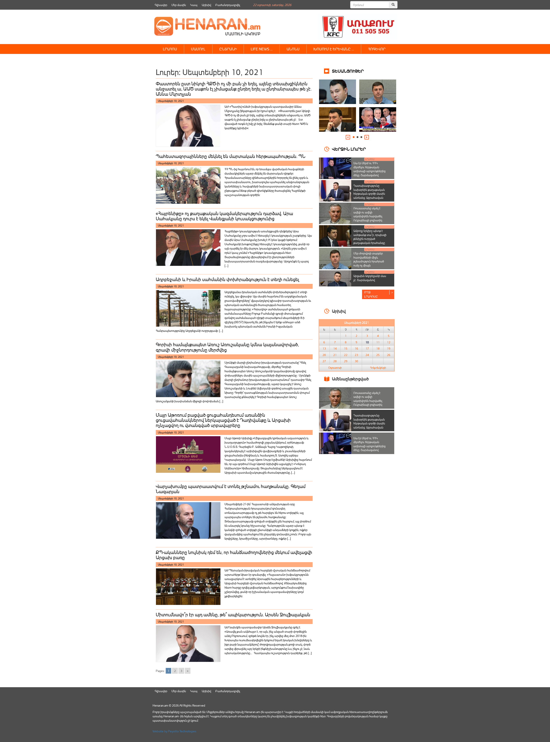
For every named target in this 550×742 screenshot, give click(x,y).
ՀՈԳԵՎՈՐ (376, 49)
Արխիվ (206, 5)
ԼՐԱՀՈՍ (170, 49)
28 (335, 361)
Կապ (193, 5)
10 (367, 342)
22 (345, 355)
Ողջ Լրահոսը (371, 294)
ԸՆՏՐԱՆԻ (228, 49)
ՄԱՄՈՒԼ (198, 49)
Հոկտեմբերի (378, 367)
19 (388, 348)
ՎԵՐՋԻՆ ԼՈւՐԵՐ (349, 148)
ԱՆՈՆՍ (293, 49)
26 (388, 355)
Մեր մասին (178, 5)
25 (378, 355)
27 (324, 361)
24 (367, 355)
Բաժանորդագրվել (227, 5)
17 (367, 348)
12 (388, 342)
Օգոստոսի (335, 367)
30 (356, 361)
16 (356, 348)
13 (324, 348)
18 (378, 348)
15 (345, 348)
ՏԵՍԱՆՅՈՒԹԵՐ (348, 70)
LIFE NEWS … (262, 49)
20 (324, 355)
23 (356, 355)
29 (345, 361)
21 (335, 355)
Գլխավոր (161, 5)
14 (335, 348)
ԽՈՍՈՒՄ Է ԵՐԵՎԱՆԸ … (333, 49)
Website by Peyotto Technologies (174, 731)
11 (378, 342)
